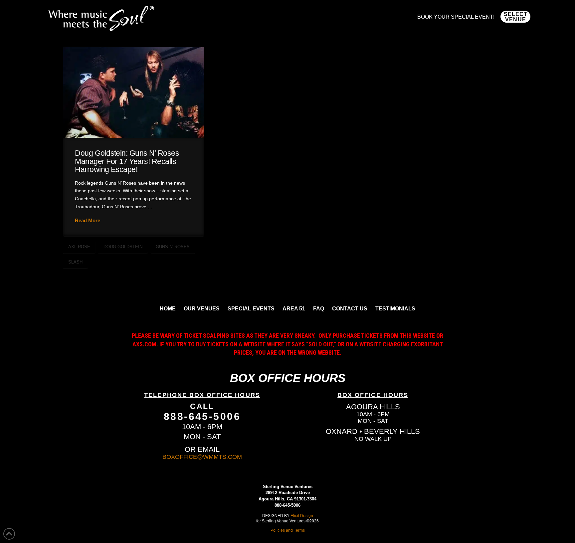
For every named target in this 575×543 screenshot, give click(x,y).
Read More (87, 220)
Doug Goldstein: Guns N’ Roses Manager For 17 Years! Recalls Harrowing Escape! (127, 161)
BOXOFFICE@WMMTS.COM (202, 456)
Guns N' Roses (173, 246)
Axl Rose (79, 246)
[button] (515, 17)
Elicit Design (301, 515)
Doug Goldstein (122, 246)
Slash (75, 262)
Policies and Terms (288, 530)
